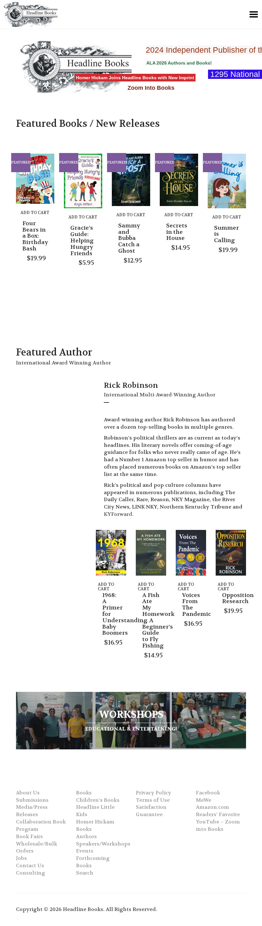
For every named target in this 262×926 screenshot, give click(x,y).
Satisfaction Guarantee (151, 811)
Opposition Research (238, 598)
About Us (28, 792)
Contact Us (30, 865)
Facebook (208, 792)
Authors (86, 836)
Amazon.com (212, 807)
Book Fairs (29, 836)
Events (84, 850)
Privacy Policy (153, 792)
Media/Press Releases (32, 811)
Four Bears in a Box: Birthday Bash (35, 236)
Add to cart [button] (34, 212)
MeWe (203, 800)
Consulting (30, 872)
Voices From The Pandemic (196, 605)
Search (84, 872)
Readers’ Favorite (218, 814)
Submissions (32, 800)
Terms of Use (153, 800)
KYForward (118, 514)
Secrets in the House (176, 232)
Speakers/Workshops (103, 843)
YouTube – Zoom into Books (218, 825)
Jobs (21, 858)
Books (84, 792)
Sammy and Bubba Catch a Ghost (129, 238)
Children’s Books (97, 800)
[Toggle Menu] (254, 14)
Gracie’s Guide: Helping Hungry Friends (82, 240)
